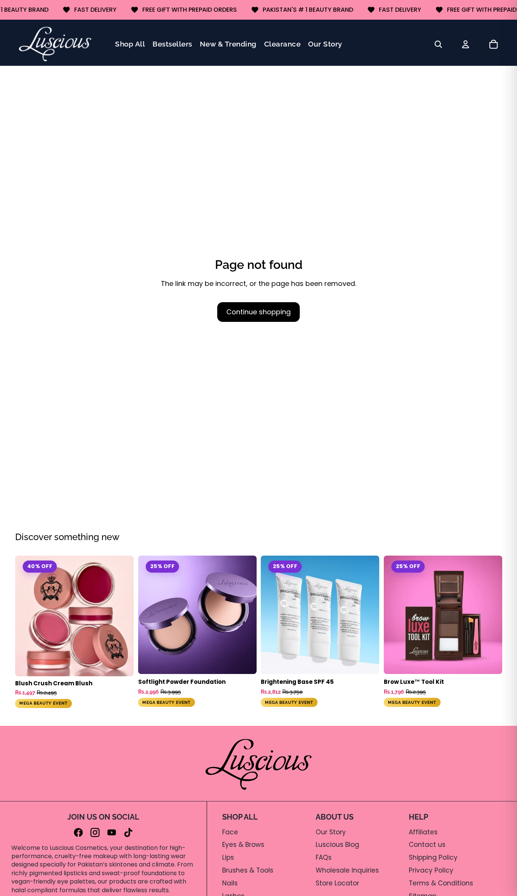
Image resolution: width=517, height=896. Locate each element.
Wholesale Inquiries (347, 870)
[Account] (465, 44)
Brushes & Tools (247, 870)
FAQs (324, 857)
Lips (228, 857)
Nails (230, 883)
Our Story (331, 832)
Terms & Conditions (441, 883)
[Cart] (493, 44)
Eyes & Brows (243, 844)
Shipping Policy (433, 857)
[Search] (438, 44)
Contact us (427, 844)
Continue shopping (258, 312)
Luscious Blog (337, 844)
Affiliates (423, 832)
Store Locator (337, 883)
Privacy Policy (431, 870)
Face (230, 832)
